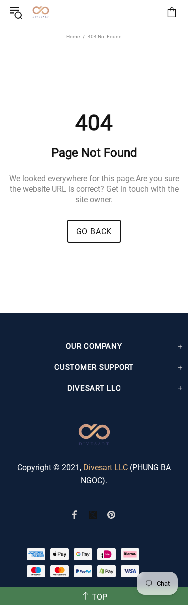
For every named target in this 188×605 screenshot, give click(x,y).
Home (73, 37)
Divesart (40, 12)
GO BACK (94, 231)
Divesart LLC (105, 467)
